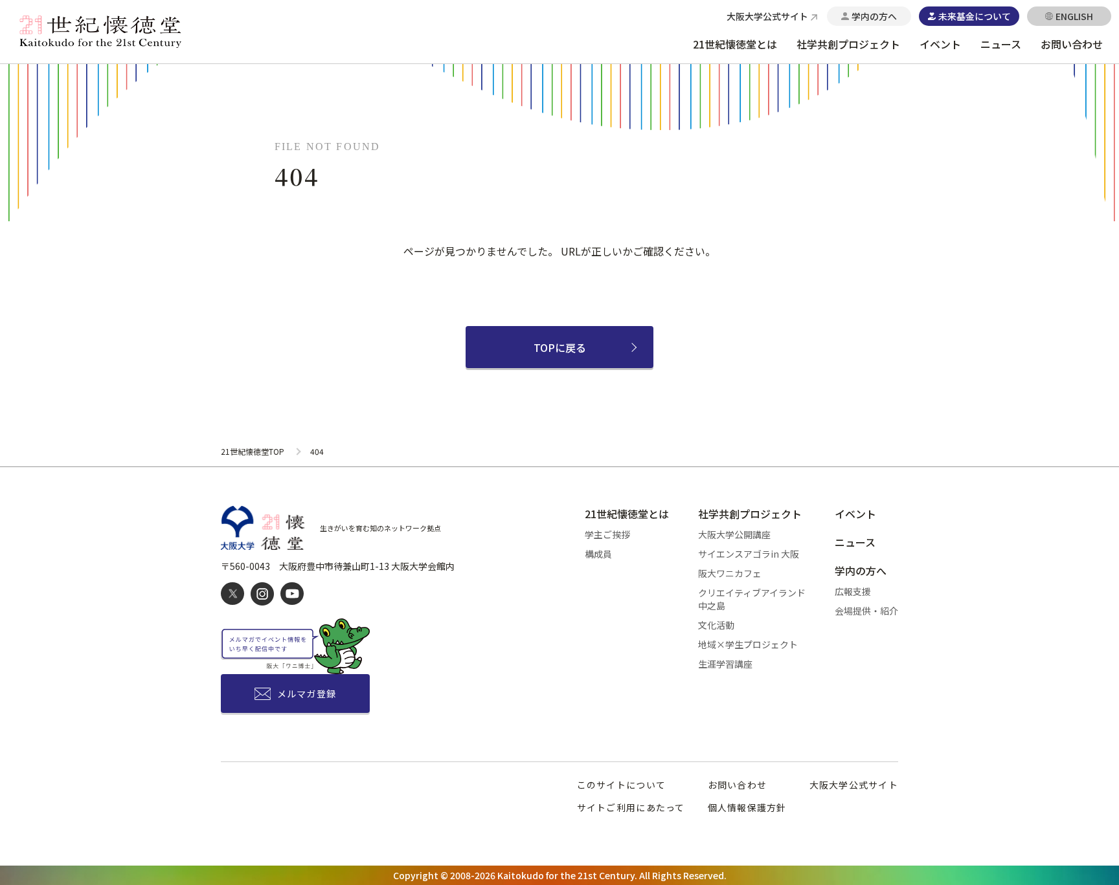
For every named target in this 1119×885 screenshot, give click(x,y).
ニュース (1000, 44)
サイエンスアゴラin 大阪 (748, 553)
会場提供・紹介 (866, 610)
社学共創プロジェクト (848, 44)
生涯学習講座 (725, 663)
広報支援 (853, 591)
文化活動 (716, 624)
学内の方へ (861, 570)
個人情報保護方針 (747, 807)
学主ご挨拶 (607, 534)
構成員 (598, 553)
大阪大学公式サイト (853, 784)
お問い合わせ (1072, 44)
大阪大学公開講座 (734, 534)
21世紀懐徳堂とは (735, 44)
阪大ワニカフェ (730, 573)
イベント (940, 44)
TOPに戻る (560, 347)
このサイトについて (621, 784)
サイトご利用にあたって (631, 807)
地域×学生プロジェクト (748, 644)
